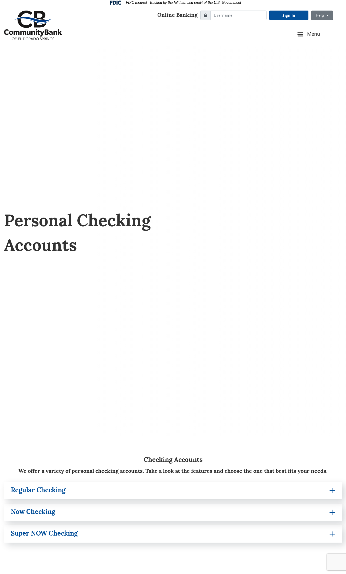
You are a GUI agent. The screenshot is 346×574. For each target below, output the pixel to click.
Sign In (288, 15)
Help (320, 15)
